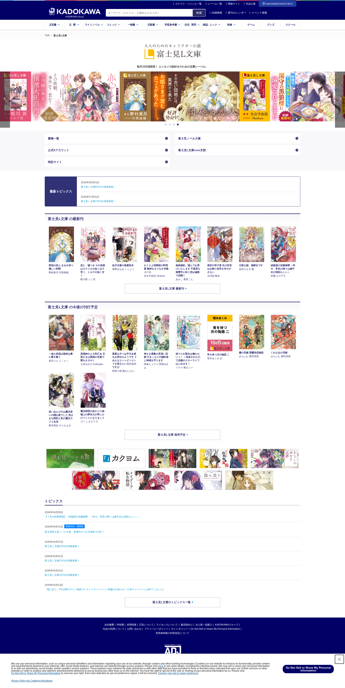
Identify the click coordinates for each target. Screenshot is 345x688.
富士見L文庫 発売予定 (171, 434)
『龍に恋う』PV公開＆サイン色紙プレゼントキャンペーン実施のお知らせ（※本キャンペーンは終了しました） (105, 589)
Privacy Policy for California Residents (32, 680)
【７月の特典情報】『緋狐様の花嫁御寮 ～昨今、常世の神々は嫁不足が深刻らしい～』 (93, 516)
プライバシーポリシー (156, 629)
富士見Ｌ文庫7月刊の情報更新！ (98, 201)
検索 (199, 12)
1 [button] (166, 125)
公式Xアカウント (58, 150)
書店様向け (187, 624)
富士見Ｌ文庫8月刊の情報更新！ (98, 186)
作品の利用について (113, 629)
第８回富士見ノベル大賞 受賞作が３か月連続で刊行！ (75, 531)
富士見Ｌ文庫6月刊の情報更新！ (62, 546)
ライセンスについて (167, 624)
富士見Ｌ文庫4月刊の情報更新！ (62, 575)
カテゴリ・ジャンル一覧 (188, 3)
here (160, 666)
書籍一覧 (53, 138)
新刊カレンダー (237, 12)
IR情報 (120, 624)
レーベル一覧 (215, 3)
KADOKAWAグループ (226, 624)
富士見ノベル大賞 (189, 138)
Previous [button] (5, 99)
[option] (172, 96)
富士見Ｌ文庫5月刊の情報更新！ (62, 560)
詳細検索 (217, 12)
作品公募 (251, 3)
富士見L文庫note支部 (192, 150)
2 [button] (170, 125)
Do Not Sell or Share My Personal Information (215, 629)
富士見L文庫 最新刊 (171, 288)
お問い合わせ (134, 629)
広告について (146, 624)
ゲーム (251, 24)
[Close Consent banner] (339, 659)
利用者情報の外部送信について (172, 633)
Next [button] (340, 99)
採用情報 (131, 624)
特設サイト (55, 162)
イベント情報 (259, 12)
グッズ (271, 24)
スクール (290, 24)
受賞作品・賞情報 (74, 526)
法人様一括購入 (203, 624)
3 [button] (174, 125)
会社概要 (109, 624)
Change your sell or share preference (178, 673)
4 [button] (178, 125)
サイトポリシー (179, 629)
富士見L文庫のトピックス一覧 (172, 602)
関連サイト (234, 3)
